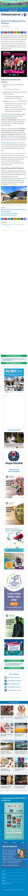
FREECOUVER (15, 6)
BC (7, 222)
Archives (22, 842)
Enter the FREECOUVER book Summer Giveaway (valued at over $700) (13, 359)
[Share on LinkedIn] (9, 32)
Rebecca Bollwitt (6, 26)
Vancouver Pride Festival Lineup (9, 213)
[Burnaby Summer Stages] (14, 561)
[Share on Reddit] (15, 32)
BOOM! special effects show (16, 180)
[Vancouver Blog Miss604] (14, 2)
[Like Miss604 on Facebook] (16, 10)
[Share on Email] (12, 32)
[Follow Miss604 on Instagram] (12, 10)
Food (6, 8)
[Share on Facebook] (2, 32)
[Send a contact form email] (19, 10)
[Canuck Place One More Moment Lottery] (14, 591)
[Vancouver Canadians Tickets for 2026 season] (14, 14)
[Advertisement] (14, 292)
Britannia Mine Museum (14, 224)
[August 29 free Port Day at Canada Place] (14, 381)
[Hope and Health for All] (14, 458)
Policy (3, 880)
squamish (7, 226)
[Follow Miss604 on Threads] (14, 10)
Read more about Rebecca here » (10, 865)
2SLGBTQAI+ (8, 224)
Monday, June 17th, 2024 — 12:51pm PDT (10, 28)
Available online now (12, 101)
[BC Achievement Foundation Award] (14, 486)
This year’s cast (5, 138)
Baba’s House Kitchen (8, 143)
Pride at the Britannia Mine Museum (13, 22)
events (21, 224)
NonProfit (2, 8)
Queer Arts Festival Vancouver (9, 215)
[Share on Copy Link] (22, 32)
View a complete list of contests (13, 363)
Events (13, 8)
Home (3, 871)
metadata (14, 221)
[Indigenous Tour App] (14, 440)
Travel (9, 8)
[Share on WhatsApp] (18, 32)
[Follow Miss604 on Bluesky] (10, 10)
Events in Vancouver (6, 883)
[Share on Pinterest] (5, 32)
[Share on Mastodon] (25, 32)
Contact (21, 8)
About (17, 8)
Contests (14, 842)
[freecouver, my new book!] (14, 839)
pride (24, 224)
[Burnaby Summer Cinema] (14, 647)
